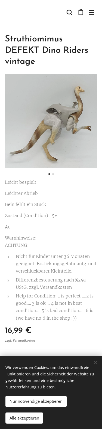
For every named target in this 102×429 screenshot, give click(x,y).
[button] (69, 12)
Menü (91, 12)
